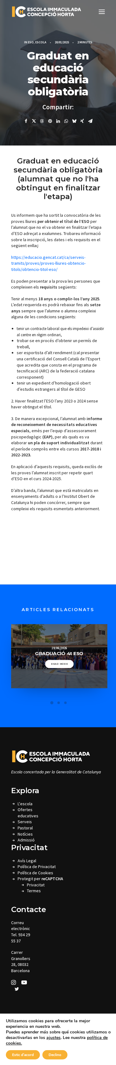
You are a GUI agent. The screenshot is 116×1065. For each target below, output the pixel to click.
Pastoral (25, 828)
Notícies (25, 834)
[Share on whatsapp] (66, 121)
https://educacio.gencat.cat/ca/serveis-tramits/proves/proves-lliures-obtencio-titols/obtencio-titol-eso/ (48, 263)
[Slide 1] (52, 702)
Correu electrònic (20, 926)
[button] (102, 12)
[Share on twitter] (34, 121)
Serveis (25, 821)
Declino (55, 1054)
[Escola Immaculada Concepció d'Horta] (46, 12)
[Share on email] (90, 121)
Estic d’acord (23, 1054)
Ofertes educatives (28, 813)
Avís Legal (27, 860)
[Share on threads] (42, 121)
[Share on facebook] (26, 121)
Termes (34, 890)
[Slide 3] (65, 702)
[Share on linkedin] (58, 121)
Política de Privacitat (37, 866)
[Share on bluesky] (74, 121)
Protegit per (40, 878)
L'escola (25, 803)
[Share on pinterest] (50, 121)
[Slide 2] (58, 702)
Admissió (26, 840)
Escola (40, 42)
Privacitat (36, 885)
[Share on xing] (82, 121)
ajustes (53, 1038)
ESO (31, 42)
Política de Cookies (35, 873)
